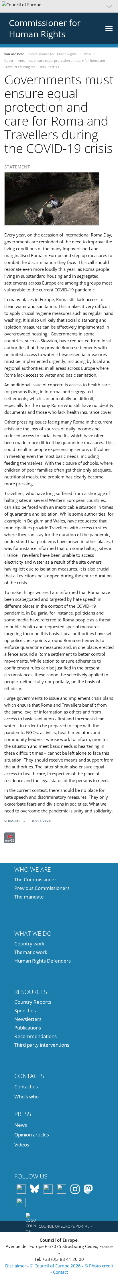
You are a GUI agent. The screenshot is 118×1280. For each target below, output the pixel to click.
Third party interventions (41, 1045)
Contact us (26, 1086)
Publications (27, 1027)
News (20, 1125)
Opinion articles (31, 1134)
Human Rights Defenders (42, 960)
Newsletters (28, 1019)
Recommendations (35, 1036)
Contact (60, 1272)
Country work (29, 943)
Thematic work (30, 952)
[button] (59, 6)
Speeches (25, 1010)
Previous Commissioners (42, 888)
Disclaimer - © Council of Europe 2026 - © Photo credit (59, 1266)
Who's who (26, 1096)
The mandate (29, 896)
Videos (21, 1144)
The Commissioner (35, 879)
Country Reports (32, 1002)
